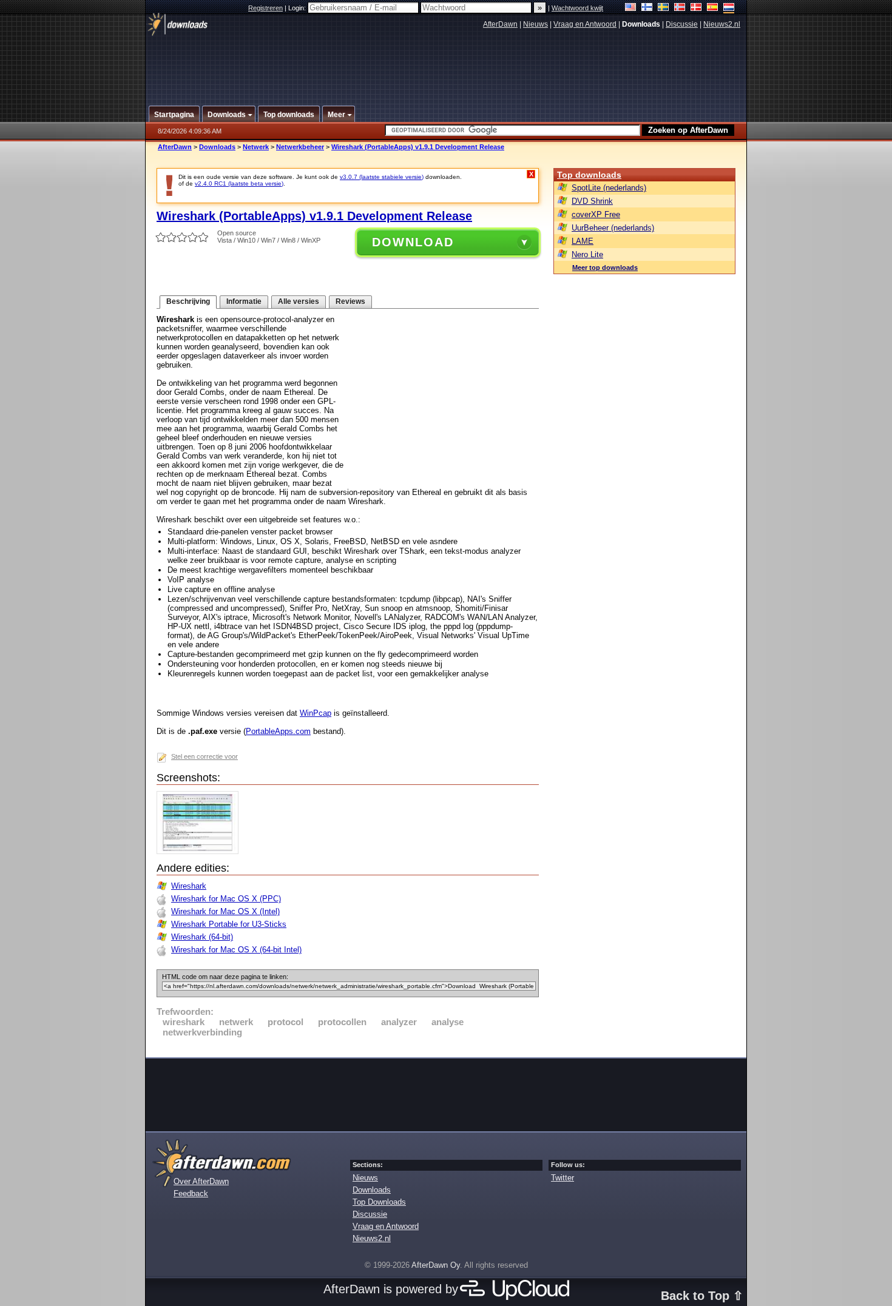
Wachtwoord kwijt (577, 8)
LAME (582, 241)
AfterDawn (500, 24)
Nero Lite (587, 254)
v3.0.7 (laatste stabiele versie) (382, 176)
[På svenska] (663, 8)
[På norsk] (680, 8)
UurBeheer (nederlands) (613, 227)
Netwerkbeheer (300, 146)
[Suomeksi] (647, 8)
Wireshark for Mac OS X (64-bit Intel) (236, 949)
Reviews (350, 301)
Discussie (682, 24)
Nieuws (535, 24)
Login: (298, 8)
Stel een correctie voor (204, 756)
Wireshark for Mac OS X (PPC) (226, 898)
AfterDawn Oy (435, 1265)
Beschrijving (188, 301)
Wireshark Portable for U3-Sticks (228, 924)
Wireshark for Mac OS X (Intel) (225, 911)
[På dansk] (696, 8)
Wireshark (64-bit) (202, 936)
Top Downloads (379, 1202)
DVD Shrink (592, 201)
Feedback (191, 1193)
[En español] (712, 8)
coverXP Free (596, 214)
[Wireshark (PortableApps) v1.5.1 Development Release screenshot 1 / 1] (201, 851)
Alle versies (298, 301)
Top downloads (589, 175)
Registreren (265, 8)
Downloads (217, 146)
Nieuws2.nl (721, 24)
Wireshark (188, 885)
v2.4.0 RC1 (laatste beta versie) (239, 183)
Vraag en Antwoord (585, 24)
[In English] (631, 8)
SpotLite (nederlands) (609, 187)
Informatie (244, 301)
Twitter (562, 1177)
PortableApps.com (278, 731)
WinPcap (315, 713)
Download (413, 242)
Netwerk (256, 146)
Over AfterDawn (201, 1181)
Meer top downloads (605, 267)
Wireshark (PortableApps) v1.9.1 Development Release (417, 146)
